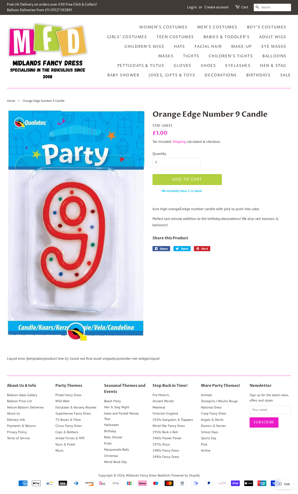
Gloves (182, 65)
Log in (192, 7)
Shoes (208, 65)
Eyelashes (238, 65)
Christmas (111, 456)
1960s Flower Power (167, 438)
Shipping (179, 141)
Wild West (62, 401)
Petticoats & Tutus (140, 65)
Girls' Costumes (127, 37)
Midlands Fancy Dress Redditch (148, 475)
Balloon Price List (19, 401)
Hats (179, 46)
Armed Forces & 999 (70, 438)
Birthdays (258, 75)
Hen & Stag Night (116, 407)
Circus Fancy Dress (68, 426)
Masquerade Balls (116, 449)
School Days (209, 432)
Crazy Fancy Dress (213, 413)
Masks (166, 56)
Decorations (221, 75)
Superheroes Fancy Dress (73, 413)
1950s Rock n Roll (165, 432)
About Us (13, 413)
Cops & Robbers (66, 432)
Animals (206, 395)
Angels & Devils (212, 420)
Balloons (274, 56)
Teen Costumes (175, 37)
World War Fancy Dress (168, 426)
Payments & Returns (21, 426)
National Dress (211, 407)
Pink (204, 444)
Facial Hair (208, 46)
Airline (205, 450)
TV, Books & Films (68, 420)
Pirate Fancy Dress (68, 395)
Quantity (159, 153)
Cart (244, 7)
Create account (216, 7)
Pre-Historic (160, 395)
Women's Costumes (163, 27)
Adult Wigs (272, 37)
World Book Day (115, 462)
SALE (285, 75)
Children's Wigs (144, 46)
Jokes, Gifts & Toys (172, 75)
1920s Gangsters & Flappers (172, 420)
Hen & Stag (273, 65)
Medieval (158, 407)
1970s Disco (161, 444)
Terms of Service (18, 438)
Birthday (110, 431)
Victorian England (165, 413)
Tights (191, 56)
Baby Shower (123, 75)
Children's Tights (231, 56)
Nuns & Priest (65, 444)
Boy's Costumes (266, 27)
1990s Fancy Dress (165, 457)
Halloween (111, 425)
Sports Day (208, 438)
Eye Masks (273, 46)
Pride (108, 443)
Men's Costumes (217, 27)
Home (11, 101)
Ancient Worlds (163, 401)
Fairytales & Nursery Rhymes (75, 407)
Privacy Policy (17, 432)
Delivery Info (16, 420)
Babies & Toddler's (226, 37)
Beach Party (112, 401)
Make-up (241, 46)
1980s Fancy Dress (165, 450)
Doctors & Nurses (213, 426)
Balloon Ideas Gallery (22, 395)
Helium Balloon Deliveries (25, 407)
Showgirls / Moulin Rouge (219, 401)
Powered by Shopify (185, 475)
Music (59, 450)
